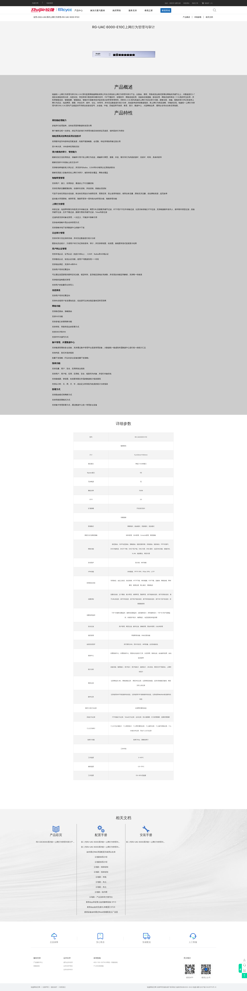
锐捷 (194, 987)
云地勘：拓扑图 (101, 892)
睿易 (198, 987)
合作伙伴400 (68, 969)
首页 (35, 17)
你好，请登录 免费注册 (173, 3)
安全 (40, 17)
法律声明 (45, 987)
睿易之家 (148, 10)
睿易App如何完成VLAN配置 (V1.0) (101, 907)
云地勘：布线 (101, 877)
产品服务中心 (38, 962)
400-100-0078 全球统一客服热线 (106, 962)
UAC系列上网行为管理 (52, 17)
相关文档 (209, 17)
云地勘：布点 (101, 882)
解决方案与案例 (97, 10)
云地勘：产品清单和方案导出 (101, 897)
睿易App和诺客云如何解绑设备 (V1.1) (101, 902)
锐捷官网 (35, 3)
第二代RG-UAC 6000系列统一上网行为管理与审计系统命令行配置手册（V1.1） (113, 842)
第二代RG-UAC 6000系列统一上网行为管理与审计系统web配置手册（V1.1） (112, 847)
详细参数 (197, 17)
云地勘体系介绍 (101, 857)
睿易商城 (166, 10)
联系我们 (62, 987)
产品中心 (78, 10)
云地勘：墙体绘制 (101, 867)
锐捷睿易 (50, 3)
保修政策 (36, 966)
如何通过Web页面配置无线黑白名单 (101, 852)
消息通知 (186, 3)
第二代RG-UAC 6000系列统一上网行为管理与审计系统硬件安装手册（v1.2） (157, 842)
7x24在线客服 (99, 966)
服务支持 (133, 10)
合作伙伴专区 (68, 966)
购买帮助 (117, 10)
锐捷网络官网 (35, 987)
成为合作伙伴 (68, 962)
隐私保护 (54, 987)
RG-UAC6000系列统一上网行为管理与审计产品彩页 (57, 842)
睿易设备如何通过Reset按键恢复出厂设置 (101, 912)
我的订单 (195, 3)
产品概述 (186, 17)
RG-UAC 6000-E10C (71, 17)
